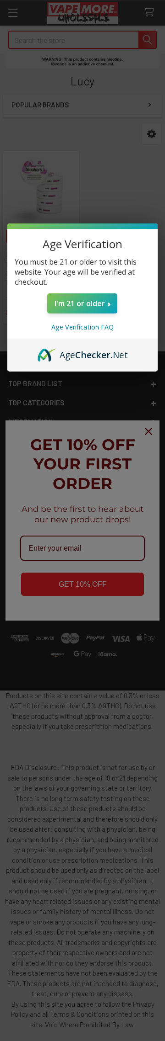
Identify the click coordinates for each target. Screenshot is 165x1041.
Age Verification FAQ (82, 327)
